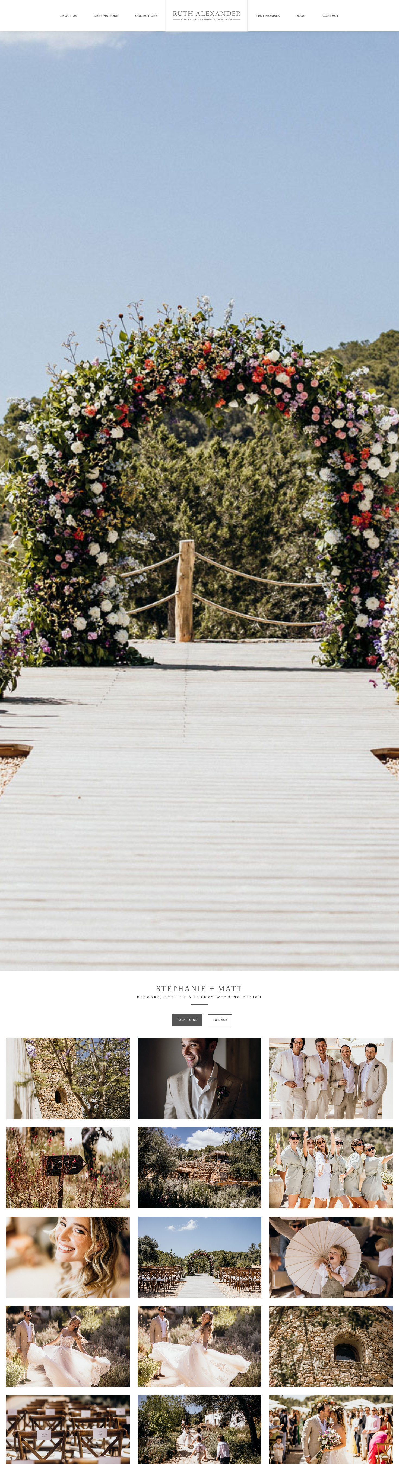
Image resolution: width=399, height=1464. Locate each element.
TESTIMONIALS (268, 16)
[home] (206, 15)
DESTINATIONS (106, 16)
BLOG (301, 16)
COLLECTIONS (146, 16)
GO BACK (219, 1020)
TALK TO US (187, 1020)
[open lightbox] (68, 1078)
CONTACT (330, 16)
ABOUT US (68, 16)
